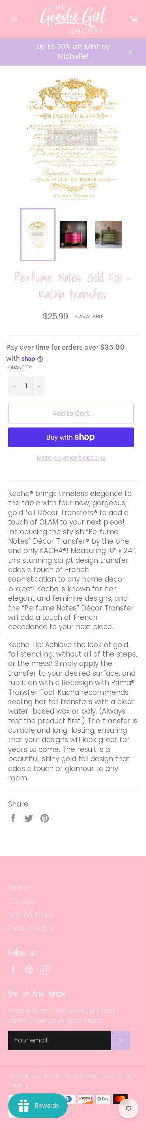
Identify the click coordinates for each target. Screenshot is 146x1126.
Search (20, 887)
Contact (22, 901)
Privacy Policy (30, 928)
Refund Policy (31, 915)
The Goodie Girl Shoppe (64, 1076)
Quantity (19, 367)
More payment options (71, 458)
